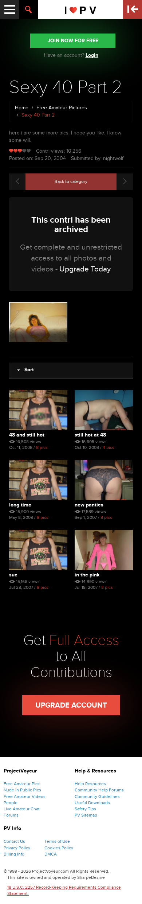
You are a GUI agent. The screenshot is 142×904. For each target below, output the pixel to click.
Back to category (71, 181)
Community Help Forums (99, 790)
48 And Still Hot (26, 435)
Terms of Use (57, 841)
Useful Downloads (92, 802)
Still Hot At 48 (90, 435)
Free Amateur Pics (22, 783)
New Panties (89, 505)
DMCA (50, 854)
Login (92, 55)
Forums (11, 815)
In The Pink (87, 575)
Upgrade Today (85, 269)
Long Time (20, 505)
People (10, 802)
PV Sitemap (86, 815)
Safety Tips (85, 808)
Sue (13, 575)
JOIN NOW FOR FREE (73, 41)
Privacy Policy (17, 847)
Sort (27, 370)
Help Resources (90, 783)
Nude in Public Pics (22, 790)
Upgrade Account (71, 705)
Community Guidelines (97, 796)
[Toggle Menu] (9, 9)
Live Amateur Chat (22, 808)
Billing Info (14, 854)
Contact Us (14, 841)
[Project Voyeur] (80, 9)
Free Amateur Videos (25, 796)
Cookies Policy (58, 847)
